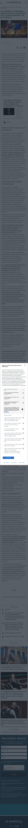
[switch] (23, 393)
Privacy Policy (22, 462)
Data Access (14, 462)
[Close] (25, 365)
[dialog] (14, 414)
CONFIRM (8, 457)
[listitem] (14, 390)
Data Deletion (6, 462)
